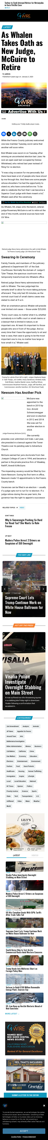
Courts (38, 8)
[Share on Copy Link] (35, 134)
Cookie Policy (16, 1137)
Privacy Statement (29, 1137)
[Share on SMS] (30, 134)
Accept (24, 1131)
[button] (44, 1105)
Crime (7, 672)
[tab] (16, 856)
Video (22, 508)
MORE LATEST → (12, 1014)
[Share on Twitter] (9, 134)
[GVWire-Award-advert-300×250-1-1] (25, 1055)
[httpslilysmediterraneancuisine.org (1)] (25, 851)
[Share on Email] (24, 134)
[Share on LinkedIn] (14, 134)
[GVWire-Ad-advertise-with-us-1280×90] (24, 113)
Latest (7, 27)
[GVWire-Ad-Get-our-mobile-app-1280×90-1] (24, 203)
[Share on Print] (19, 134)
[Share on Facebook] (3, 134)
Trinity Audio (25, 124)
